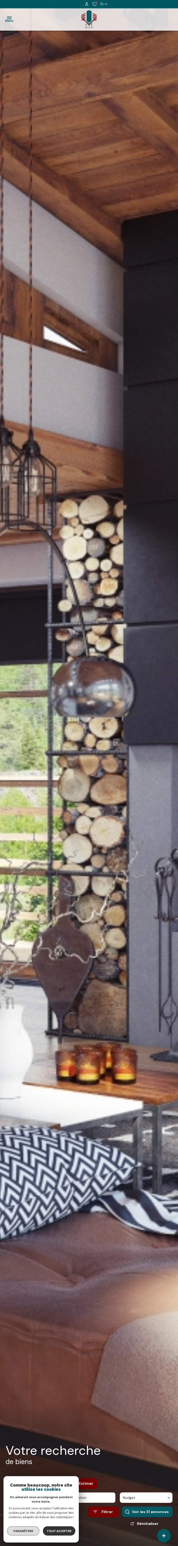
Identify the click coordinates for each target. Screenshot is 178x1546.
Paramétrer (23, 1531)
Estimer (86, 1483)
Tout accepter (59, 1531)
